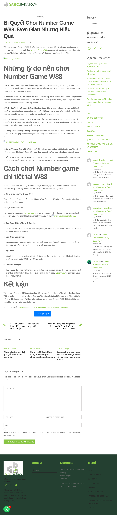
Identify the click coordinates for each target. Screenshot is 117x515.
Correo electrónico (55, 417)
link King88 (97, 261)
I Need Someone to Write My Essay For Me (103, 163)
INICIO (89, 114)
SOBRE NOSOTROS (95, 118)
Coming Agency (9, 501)
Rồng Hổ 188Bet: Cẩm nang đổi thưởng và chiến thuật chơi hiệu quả (42, 354)
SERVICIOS (91, 122)
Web (7, 425)
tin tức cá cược (19, 43)
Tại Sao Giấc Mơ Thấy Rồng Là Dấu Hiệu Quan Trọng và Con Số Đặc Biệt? (24, 326)
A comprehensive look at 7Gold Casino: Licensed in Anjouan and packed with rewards (99, 81)
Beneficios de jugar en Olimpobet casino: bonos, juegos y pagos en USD (99, 102)
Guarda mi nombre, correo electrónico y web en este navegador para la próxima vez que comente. (42, 434)
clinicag (7, 43)
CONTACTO (92, 151)
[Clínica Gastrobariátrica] (21, 5)
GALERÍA (90, 131)
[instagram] (89, 48)
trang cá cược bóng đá (101, 208)
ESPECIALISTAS (93, 127)
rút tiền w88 (60, 273)
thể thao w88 (29, 213)
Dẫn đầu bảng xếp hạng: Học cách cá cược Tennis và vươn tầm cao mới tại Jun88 (61, 326)
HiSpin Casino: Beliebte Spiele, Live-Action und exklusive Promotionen (98, 92)
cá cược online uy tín (101, 184)
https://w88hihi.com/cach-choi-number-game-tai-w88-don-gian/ (44, 307)
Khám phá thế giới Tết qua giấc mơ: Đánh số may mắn (14, 354)
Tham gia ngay (42, 314)
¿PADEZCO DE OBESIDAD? (98, 140)
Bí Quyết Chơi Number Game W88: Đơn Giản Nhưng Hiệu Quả (39, 29)
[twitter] (100, 48)
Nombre (9, 417)
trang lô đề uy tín (99, 160)
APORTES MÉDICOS (95, 135)
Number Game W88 (39, 50)
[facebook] (95, 48)
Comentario (11, 388)
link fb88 (96, 235)
